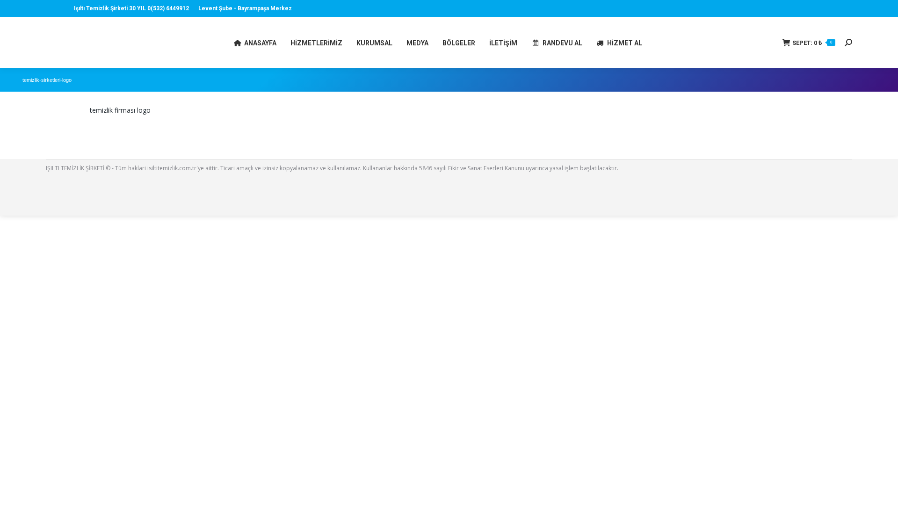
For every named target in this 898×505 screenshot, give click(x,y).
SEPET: (812, 42)
